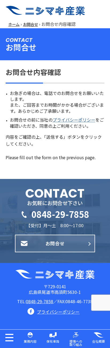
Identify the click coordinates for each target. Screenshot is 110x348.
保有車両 (52, 341)
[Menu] (101, 10)
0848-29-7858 (60, 214)
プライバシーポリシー (74, 120)
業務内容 (30, 341)
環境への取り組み (75, 343)
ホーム (13, 24)
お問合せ (30, 24)
